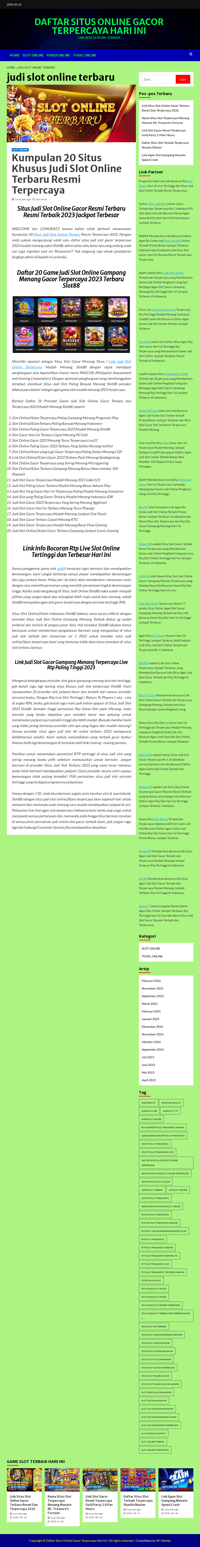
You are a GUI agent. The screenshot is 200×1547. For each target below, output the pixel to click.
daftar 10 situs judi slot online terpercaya (159, 1162)
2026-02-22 (20, 1517)
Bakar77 (144, 906)
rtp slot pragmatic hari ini (157, 1247)
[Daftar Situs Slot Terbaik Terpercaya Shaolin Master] (138, 1480)
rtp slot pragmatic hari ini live (159, 1255)
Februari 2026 (151, 980)
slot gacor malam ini (154, 1400)
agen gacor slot (171, 1102)
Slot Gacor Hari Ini (164, 309)
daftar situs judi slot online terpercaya (165, 1173)
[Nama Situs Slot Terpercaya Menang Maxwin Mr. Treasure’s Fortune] (62, 1480)
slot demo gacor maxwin (156, 1392)
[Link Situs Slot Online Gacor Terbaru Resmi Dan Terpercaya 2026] (24, 1480)
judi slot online (178, 1190)
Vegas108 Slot (148, 410)
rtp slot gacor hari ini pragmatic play (164, 1231)
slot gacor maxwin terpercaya (159, 1425)
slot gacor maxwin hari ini (157, 1408)
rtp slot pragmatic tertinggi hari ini (162, 1272)
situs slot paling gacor (155, 1376)
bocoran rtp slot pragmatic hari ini (162, 1127)
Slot (165, 443)
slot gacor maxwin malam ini (158, 1417)
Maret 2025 (150, 1003)
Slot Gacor (158, 635)
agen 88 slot (148, 1102)
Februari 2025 (151, 1011)
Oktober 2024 (151, 1042)
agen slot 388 (149, 1111)
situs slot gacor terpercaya (158, 1367)
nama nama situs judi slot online (160, 1206)
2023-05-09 (41, 199)
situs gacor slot (151, 1280)
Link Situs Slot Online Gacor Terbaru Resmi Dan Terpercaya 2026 (166, 108)
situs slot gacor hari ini (155, 1343)
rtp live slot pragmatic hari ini (159, 1223)
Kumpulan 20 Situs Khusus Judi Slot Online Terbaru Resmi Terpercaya (67, 174)
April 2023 (149, 1080)
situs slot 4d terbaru (153, 1326)
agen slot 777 (170, 1111)
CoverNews (144, 1540)
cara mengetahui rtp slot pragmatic (163, 1135)
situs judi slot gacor (153, 1288)
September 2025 (153, 996)
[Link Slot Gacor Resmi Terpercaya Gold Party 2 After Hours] (100, 1480)
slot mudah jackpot (153, 1433)
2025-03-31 (133, 1513)
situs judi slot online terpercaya (160, 1305)
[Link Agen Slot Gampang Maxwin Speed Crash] (175, 1480)
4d (166, 722)
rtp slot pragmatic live (155, 1264)
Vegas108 (145, 544)
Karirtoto (145, 341)
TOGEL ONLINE (84, 55)
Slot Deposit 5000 (176, 374)
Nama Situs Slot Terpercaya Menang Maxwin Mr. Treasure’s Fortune (165, 120)
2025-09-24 (95, 1517)
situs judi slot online (153, 1297)
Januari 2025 (150, 1019)
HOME (15, 55)
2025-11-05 (57, 1521)
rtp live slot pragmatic (155, 1214)
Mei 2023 (148, 1072)
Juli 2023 (148, 1057)
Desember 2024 (152, 1026)
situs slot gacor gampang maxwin (161, 1334)
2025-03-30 (171, 1513)
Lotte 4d (144, 576)
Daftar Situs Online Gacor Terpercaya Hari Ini (99, 26)
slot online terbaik (152, 1441)
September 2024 (153, 1049)
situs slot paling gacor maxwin (160, 1384)
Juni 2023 (148, 1065)
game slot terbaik (152, 1190)
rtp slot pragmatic (152, 1239)
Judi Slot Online (173, 273)
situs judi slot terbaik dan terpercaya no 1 (165, 1316)
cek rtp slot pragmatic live (157, 1152)
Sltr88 (143, 878)
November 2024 (152, 1034)
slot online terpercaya (155, 1450)
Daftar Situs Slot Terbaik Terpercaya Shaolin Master (165, 145)
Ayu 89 (143, 507)
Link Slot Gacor (148, 603)
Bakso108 (145, 755)
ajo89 (61, 568)
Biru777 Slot (147, 695)
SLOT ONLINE (33, 55)
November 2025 (152, 988)
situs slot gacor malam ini (157, 1351)
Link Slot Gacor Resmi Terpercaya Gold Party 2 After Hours (164, 133)
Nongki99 (145, 851)
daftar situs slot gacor (155, 1181)
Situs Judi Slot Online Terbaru (56, 234)
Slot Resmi (161, 819)
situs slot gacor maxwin (156, 1359)
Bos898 (144, 663)
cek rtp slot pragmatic (155, 1144)
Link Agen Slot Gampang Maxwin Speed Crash (164, 157)
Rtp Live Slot (172, 240)
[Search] (190, 54)
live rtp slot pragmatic (155, 1198)
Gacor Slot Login (23, 199)
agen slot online (151, 1119)
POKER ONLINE (58, 55)
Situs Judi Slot (157, 204)
